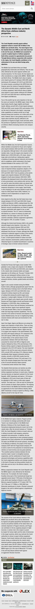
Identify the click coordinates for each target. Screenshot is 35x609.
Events (10, 600)
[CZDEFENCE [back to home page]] (8, 3)
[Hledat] (31, 8)
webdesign (24, 606)
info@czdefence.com (25, 603)
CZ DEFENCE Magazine (22, 600)
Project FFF (29, 600)
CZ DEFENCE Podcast (15, 600)
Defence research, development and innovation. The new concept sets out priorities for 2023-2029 (27, 576)
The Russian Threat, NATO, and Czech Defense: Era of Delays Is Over (25, 137)
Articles (3, 600)
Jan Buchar (11, 557)
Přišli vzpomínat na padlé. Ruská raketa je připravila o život (25, 255)
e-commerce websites (18, 606)
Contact (19, 602)
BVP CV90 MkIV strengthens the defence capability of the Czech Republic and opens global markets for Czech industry (7, 577)
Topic (17, 36)
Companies (6, 600)
